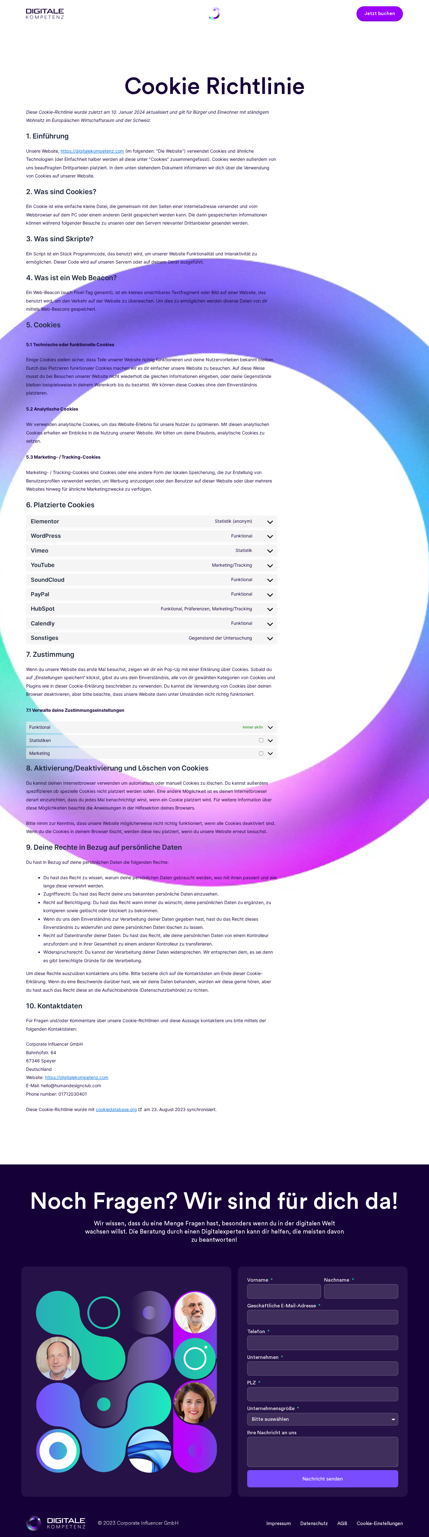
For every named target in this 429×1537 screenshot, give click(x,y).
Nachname (337, 1280)
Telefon (256, 1331)
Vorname (258, 1280)
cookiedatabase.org (116, 1109)
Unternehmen (263, 1357)
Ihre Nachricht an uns (271, 1432)
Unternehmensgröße (271, 1408)
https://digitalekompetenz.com (92, 151)
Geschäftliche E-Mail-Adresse (282, 1305)
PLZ (252, 1382)
